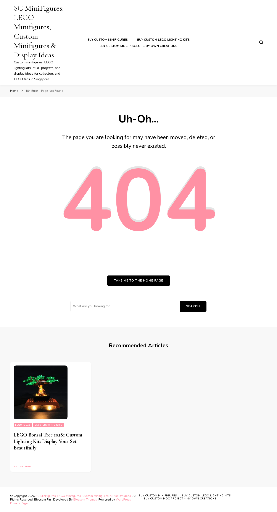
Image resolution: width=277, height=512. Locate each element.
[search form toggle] (261, 42)
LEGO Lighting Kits (48, 425)
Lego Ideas (23, 425)
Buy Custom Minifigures (107, 40)
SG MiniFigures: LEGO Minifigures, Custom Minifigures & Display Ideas (83, 496)
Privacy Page (19, 503)
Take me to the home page (138, 281)
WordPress (123, 500)
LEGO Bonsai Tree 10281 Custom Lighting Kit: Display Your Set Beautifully (48, 441)
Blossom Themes (85, 500)
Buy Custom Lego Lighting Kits (163, 40)
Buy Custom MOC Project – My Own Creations (138, 46)
